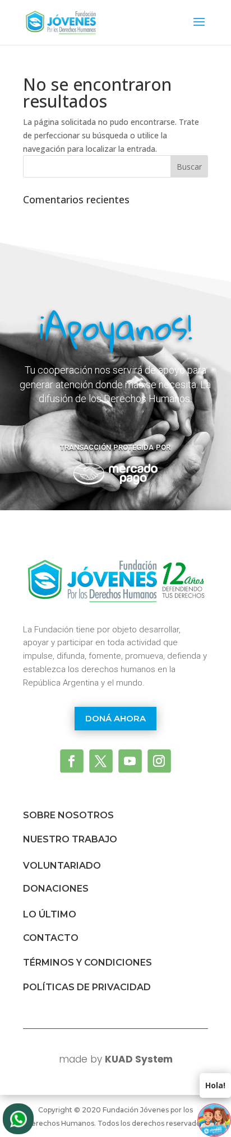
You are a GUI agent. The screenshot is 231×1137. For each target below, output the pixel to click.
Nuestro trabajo (70, 839)
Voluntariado (62, 865)
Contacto (50, 938)
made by (116, 1059)
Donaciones (56, 888)
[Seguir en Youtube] (130, 761)
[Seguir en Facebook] (72, 761)
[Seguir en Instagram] (159, 761)
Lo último (49, 914)
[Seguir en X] (101, 761)
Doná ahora (115, 718)
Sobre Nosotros (68, 815)
